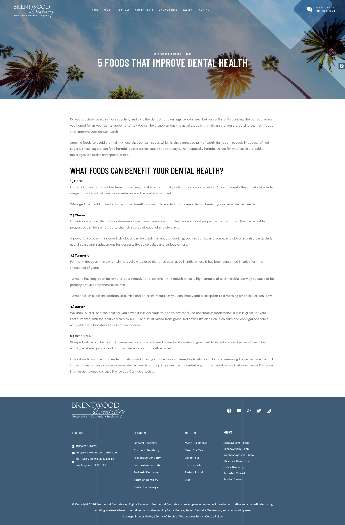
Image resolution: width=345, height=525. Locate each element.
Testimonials (193, 465)
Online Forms (168, 9)
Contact (205, 9)
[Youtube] (238, 410)
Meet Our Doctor (196, 443)
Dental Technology (146, 487)
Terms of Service (166, 516)
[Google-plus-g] (248, 410)
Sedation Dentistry (146, 480)
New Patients (144, 9)
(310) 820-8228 (325, 11)
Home (95, 9)
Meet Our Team (195, 450)
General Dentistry (145, 443)
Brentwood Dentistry (110, 504)
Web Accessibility (191, 516)
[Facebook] (229, 410)
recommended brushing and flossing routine (132, 359)
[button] (342, 66)
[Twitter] (258, 410)
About (108, 9)
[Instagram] (268, 410)
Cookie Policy (214, 516)
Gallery (188, 9)
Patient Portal (194, 472)
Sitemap (127, 516)
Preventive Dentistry (147, 458)
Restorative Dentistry (148, 465)
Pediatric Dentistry (146, 472)
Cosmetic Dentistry (146, 450)
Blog (187, 480)
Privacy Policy (144, 516)
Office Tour (192, 458)
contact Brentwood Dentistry (121, 371)
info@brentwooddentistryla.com (97, 452)
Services (123, 9)
